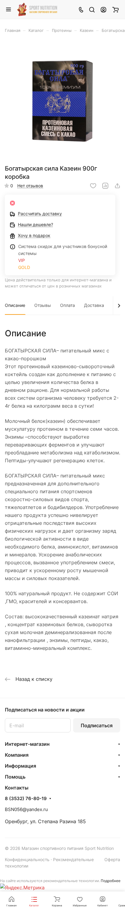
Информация (20, 766)
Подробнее (110, 880)
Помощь (15, 777)
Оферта (112, 859)
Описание (15, 305)
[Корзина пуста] (115, 9)
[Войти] (103, 9)
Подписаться (97, 725)
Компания (17, 755)
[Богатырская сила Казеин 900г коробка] (62, 101)
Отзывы (42, 305)
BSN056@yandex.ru (26, 809)
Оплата (67, 305)
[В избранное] (93, 186)
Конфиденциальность (27, 859)
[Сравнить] (105, 186)
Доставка (94, 305)
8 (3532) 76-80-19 (26, 798)
